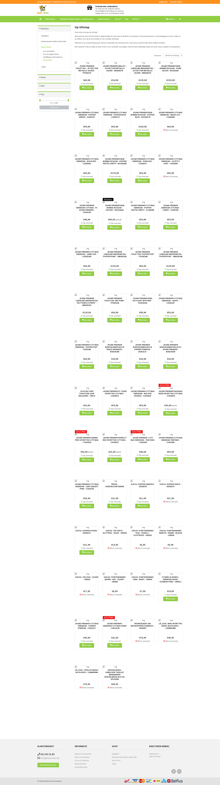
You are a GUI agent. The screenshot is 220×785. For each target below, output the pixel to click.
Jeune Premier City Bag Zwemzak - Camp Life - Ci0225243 (87, 254)
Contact (136, 19)
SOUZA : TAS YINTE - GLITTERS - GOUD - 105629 (115, 531)
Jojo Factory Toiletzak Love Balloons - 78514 (87, 393)
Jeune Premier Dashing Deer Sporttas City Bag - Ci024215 (170, 393)
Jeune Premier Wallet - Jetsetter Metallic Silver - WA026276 (115, 68)
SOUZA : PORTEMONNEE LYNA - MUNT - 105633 (143, 578)
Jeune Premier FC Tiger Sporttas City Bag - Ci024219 (115, 393)
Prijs (42, 94)
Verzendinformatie (81, 767)
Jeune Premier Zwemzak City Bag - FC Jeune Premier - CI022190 (87, 208)
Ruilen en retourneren (82, 757)
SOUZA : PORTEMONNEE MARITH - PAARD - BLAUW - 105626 (170, 532)
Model (43, 77)
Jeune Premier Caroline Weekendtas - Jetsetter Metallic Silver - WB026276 (142, 69)
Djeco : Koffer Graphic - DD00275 (142, 485)
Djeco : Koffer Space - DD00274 (170, 485)
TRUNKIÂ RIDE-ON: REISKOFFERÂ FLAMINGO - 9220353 (142, 625)
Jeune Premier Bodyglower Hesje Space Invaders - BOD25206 (114, 348)
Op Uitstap (47, 60)
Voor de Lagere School (51, 54)
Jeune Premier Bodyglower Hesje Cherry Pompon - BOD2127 (142, 348)
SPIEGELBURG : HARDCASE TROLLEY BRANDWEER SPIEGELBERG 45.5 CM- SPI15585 (114, 674)
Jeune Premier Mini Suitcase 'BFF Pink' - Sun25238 (143, 300)
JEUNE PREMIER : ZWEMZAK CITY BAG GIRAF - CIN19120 (115, 625)
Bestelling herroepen (48, 765)
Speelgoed (115, 754)
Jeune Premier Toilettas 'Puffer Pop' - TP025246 (142, 254)
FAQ (126, 19)
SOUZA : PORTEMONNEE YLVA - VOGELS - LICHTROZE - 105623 (143, 532)
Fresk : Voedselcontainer (114, 485)
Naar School (116, 760)
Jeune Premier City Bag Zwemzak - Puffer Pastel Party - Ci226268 (142, 207)
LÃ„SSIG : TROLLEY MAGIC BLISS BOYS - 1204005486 (86, 671)
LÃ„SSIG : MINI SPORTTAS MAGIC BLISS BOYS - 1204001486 (170, 625)
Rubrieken (45, 28)
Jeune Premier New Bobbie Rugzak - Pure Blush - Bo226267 (170, 68)
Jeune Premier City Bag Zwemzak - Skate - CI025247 (170, 300)
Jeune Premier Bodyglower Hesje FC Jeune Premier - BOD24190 (170, 348)
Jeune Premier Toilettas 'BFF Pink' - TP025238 (114, 300)
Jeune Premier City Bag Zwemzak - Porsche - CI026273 (142, 161)
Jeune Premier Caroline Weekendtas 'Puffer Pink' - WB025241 (115, 254)
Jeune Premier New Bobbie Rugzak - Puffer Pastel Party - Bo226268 (115, 161)
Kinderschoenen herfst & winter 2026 (124, 757)
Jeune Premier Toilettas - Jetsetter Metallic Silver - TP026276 (86, 69)
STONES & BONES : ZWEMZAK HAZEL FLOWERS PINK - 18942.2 (170, 579)
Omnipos (58, 781)
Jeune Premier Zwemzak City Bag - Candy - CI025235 (170, 207)
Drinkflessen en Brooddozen (52, 57)
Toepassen (54, 107)
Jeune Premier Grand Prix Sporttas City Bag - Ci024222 (86, 439)
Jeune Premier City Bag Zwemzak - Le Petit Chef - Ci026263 (170, 161)
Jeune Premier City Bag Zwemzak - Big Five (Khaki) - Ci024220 (142, 393)
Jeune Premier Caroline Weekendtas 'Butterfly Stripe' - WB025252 (87, 301)
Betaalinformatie (80, 764)
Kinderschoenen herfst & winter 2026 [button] (76, 19)
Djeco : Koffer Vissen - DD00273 (86, 531)
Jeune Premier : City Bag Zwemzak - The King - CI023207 (142, 439)
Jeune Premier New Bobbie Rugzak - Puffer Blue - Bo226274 (142, 114)
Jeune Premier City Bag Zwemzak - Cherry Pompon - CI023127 (87, 625)
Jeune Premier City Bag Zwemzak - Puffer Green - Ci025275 (87, 114)
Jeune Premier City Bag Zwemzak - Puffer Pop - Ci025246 (87, 347)
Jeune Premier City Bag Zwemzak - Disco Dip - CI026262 (87, 161)
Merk (43, 86)
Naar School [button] (104, 19)
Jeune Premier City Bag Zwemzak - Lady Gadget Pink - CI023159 (87, 486)
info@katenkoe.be (49, 758)
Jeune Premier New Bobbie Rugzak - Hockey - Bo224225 (114, 207)
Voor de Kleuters (48, 51)
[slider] (39, 100)
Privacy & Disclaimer (82, 760)
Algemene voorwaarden (83, 754)
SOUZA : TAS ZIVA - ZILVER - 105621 (86, 578)
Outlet (118, 19)
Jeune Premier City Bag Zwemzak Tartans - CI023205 (170, 439)
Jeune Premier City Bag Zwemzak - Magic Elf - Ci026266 (170, 114)
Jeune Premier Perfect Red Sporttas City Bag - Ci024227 (115, 439)
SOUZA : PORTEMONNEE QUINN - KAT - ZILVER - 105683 (115, 579)
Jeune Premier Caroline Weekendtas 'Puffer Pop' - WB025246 (170, 254)
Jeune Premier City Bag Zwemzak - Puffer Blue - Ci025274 (115, 114)
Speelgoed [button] (50, 19)
